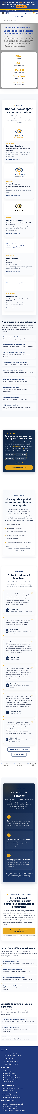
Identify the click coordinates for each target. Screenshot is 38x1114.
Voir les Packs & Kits (19, 468)
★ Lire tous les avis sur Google (19, 749)
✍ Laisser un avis (19, 754)
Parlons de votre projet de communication (19, 930)
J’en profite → (21, 6)
